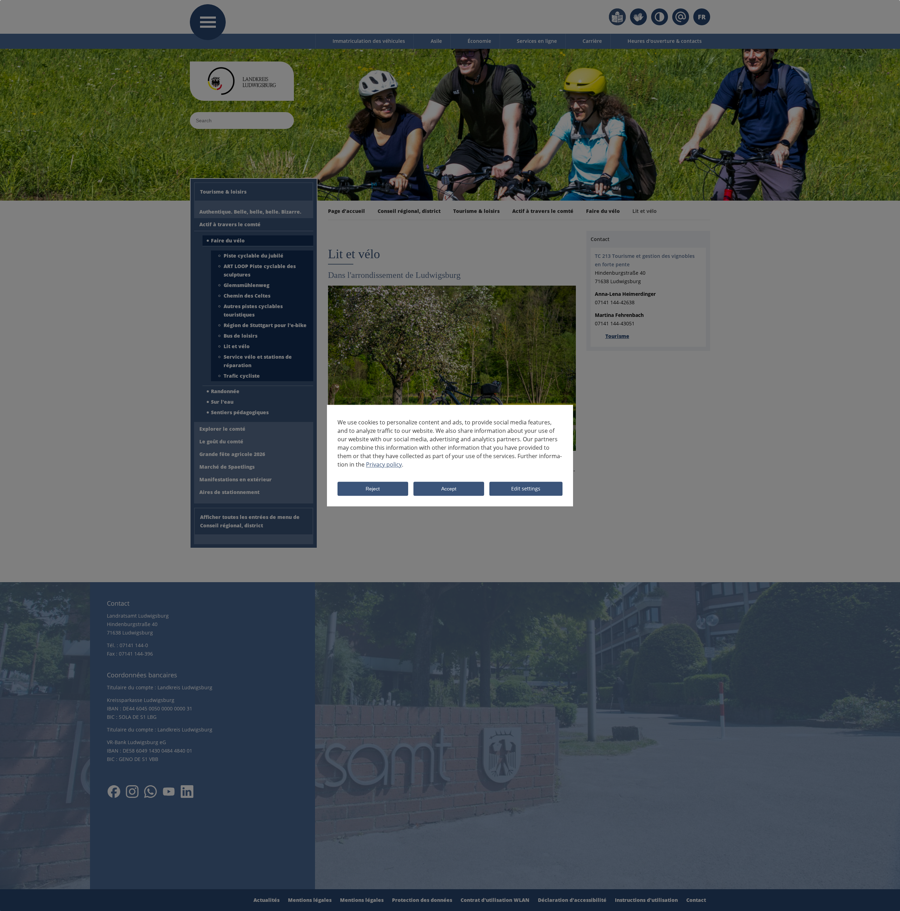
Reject (373, 489)
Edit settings (525, 488)
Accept (448, 489)
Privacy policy (384, 464)
